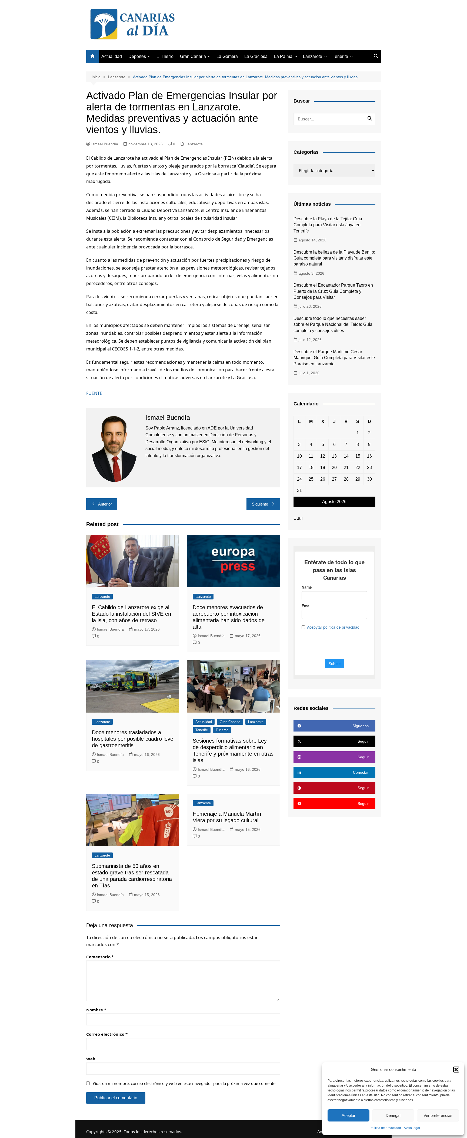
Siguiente (260, 504)
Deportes (137, 56)
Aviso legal (412, 1128)
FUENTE (94, 393)
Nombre (96, 1009)
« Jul (298, 518)
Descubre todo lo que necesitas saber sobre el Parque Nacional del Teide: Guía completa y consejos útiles (332, 324)
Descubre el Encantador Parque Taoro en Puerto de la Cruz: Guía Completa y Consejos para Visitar (333, 291)
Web (90, 1058)
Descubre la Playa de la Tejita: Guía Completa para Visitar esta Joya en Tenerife (327, 225)
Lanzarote (312, 56)
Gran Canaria (193, 56)
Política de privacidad (385, 1128)
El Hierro (165, 56)
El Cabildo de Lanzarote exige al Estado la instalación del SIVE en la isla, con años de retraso (131, 613)
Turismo (222, 730)
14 (346, 456)
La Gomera (227, 56)
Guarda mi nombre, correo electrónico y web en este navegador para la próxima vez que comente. (184, 1083)
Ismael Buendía (104, 144)
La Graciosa (256, 56)
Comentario (100, 956)
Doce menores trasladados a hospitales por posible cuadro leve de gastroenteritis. (132, 738)
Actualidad (111, 56)
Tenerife (340, 56)
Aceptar (348, 1115)
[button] (456, 1069)
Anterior (105, 504)
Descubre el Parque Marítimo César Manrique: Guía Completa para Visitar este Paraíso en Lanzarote (334, 357)
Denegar (393, 1115)
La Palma (283, 56)
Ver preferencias (437, 1115)
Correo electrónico (107, 1034)
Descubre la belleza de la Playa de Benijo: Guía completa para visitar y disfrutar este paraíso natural (334, 258)
